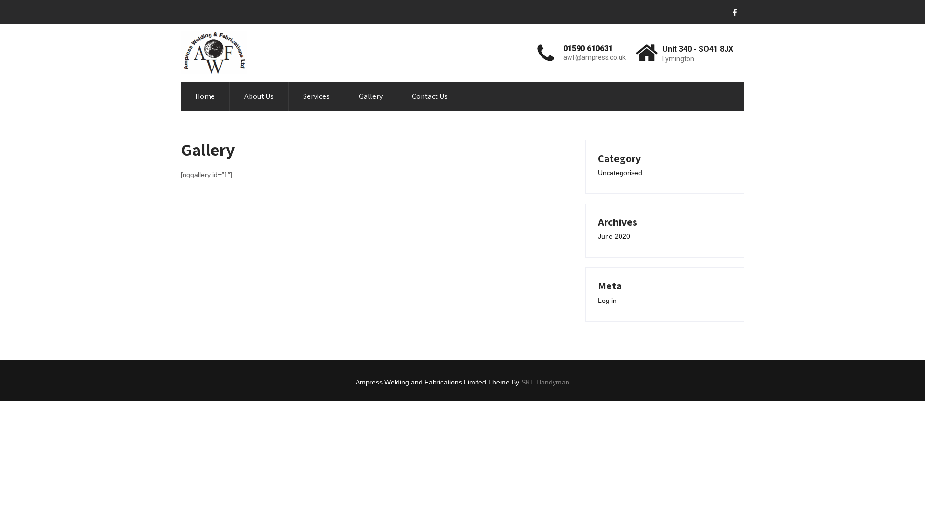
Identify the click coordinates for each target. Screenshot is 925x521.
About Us (259, 96)
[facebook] (734, 12)
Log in (607, 300)
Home (205, 96)
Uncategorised (620, 173)
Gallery (371, 96)
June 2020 (614, 236)
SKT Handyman (545, 382)
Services (316, 96)
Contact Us (430, 96)
